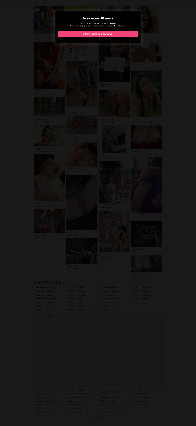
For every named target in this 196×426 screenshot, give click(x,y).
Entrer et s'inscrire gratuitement (98, 34)
